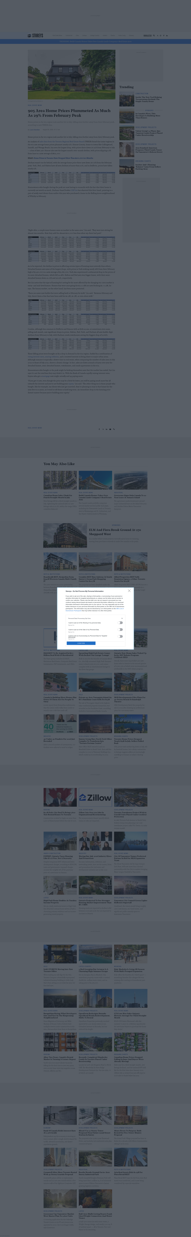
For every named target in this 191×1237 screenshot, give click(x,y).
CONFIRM (81, 643)
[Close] (130, 591)
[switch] (120, 622)
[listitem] (95, 618)
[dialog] (95, 618)
